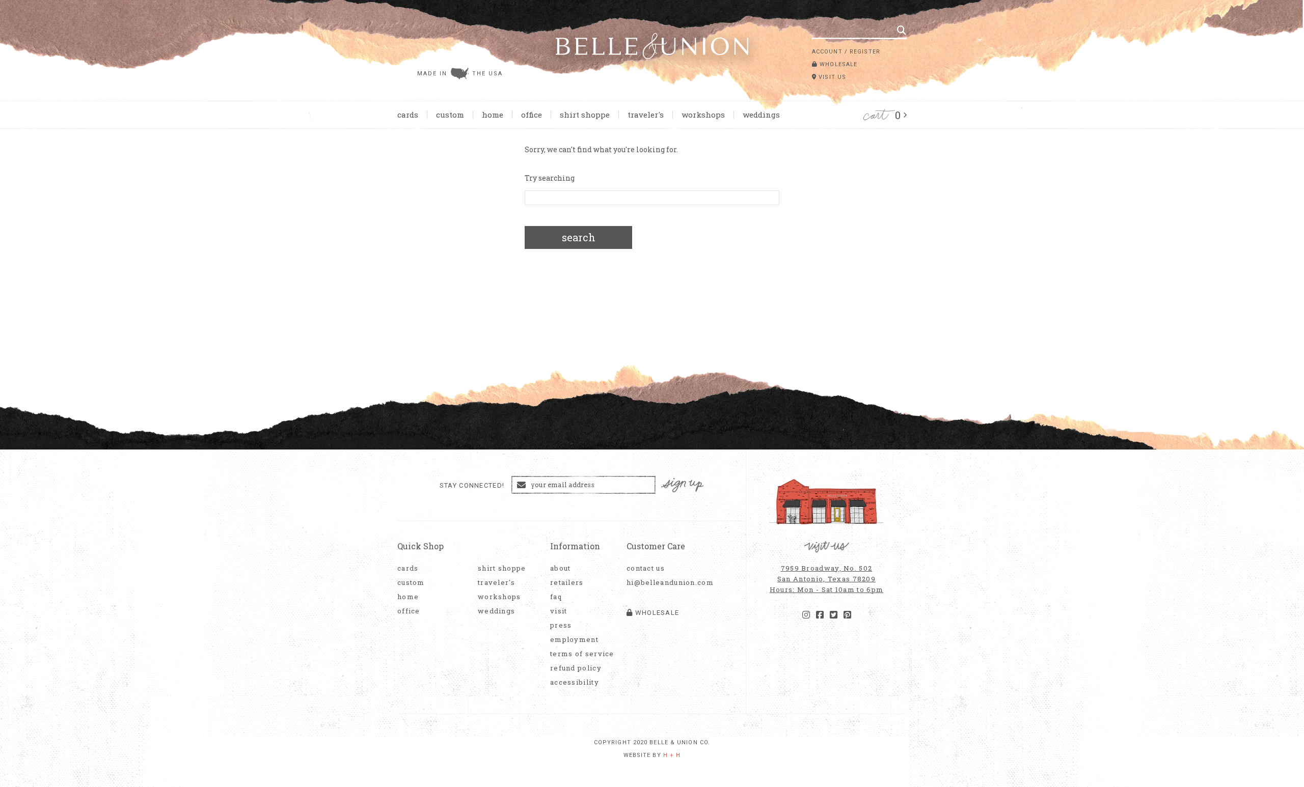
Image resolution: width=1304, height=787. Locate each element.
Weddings (761, 114)
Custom (450, 114)
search (578, 237)
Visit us (831, 77)
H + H (672, 755)
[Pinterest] (847, 615)
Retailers (567, 582)
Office (531, 114)
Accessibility (574, 682)
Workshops (703, 114)
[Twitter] (833, 615)
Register (865, 51)
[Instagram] (806, 615)
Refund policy (576, 668)
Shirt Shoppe (585, 114)
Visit (558, 611)
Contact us (646, 568)
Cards (407, 114)
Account (827, 51)
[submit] (901, 30)
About (560, 568)
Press (561, 625)
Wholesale (837, 64)
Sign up (682, 485)
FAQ (556, 597)
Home (492, 114)
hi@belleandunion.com (665, 582)
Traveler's (646, 114)
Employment (574, 639)
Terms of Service (582, 654)
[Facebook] (820, 615)
